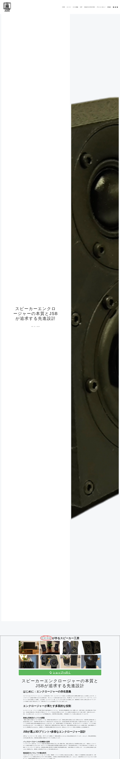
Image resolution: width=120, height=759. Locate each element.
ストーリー (69, 7)
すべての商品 (75, 7)
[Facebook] (113, 7)
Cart (81, 7)
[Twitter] (115, 7)
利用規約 (109, 7)
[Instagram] (117, 7)
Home (63, 7)
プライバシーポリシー (101, 7)
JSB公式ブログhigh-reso (89, 7)
